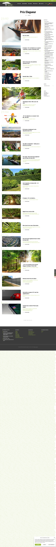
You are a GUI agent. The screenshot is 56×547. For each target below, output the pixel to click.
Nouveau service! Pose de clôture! (29, 278)
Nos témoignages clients (48, 76)
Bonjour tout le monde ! (47, 79)
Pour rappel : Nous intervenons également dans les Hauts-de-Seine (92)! (49, 39)
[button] (54, 537)
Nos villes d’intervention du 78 (48, 31)
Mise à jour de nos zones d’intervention (30, 225)
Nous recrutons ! (47, 75)
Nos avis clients (26, 35)
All (26, 15)
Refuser (44, 544)
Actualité (29, 15)
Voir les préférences (51, 544)
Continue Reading (27, 53)
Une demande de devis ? (47, 67)
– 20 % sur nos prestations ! (48, 74)
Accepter (38, 544)
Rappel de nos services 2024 (28, 211)
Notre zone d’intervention (48, 64)
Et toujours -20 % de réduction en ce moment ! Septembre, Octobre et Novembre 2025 (49, 24)
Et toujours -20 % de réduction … (29, 198)
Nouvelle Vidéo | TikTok (27, 76)
